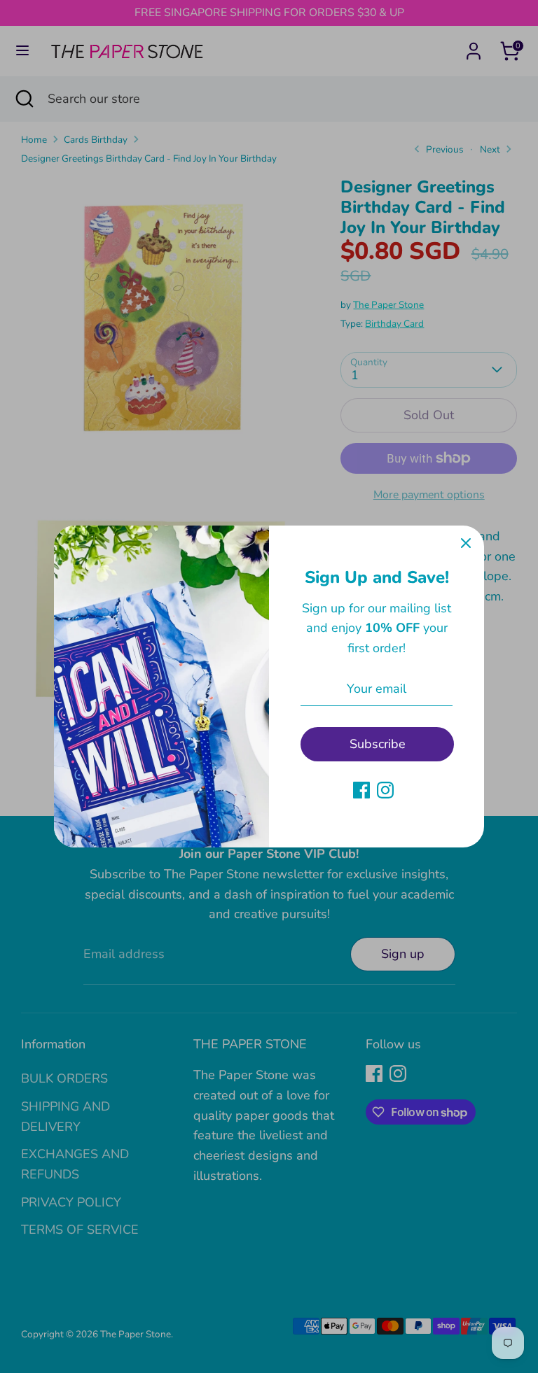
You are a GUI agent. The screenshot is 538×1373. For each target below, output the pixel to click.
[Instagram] (385, 790)
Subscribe (378, 743)
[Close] (465, 543)
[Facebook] (361, 790)
